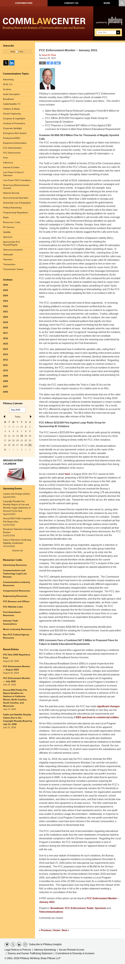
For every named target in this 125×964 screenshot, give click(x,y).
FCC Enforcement (75, 908)
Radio (90, 908)
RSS (21, 52)
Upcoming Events (12, 488)
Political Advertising (12, 207)
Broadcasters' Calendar (13, 462)
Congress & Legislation (14, 118)
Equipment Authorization (15, 143)
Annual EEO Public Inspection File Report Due (17, 520)
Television (7, 259)
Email (12, 52)
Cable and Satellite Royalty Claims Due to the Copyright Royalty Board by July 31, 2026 (17, 719)
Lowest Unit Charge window (16, 494)
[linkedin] (19, 944)
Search (118, 32)
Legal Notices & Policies (18, 949)
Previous (45, 930)
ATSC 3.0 (7, 84)
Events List (17, 550)
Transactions (9, 264)
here (67, 474)
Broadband (57, 908)
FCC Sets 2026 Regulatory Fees (16, 656)
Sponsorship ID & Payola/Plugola (11, 243)
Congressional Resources (16, 590)
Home (56, 930)
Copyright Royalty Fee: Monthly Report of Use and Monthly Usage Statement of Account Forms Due (16, 506)
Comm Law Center (44, 24)
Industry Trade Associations (10, 622)
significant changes (108, 706)
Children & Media (11, 109)
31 (21, 426)
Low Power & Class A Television (13, 174)
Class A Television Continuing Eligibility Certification (17, 541)
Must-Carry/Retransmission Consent (16, 186)
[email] (25, 944)
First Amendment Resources (12, 614)
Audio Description (11, 94)
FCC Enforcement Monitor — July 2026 (16, 680)
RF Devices (8, 227)
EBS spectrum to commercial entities (97, 717)
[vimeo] (7, 944)
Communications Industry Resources (16, 584)
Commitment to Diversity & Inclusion (75, 953)
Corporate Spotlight (12, 128)
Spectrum (100, 908)
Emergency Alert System (15, 133)
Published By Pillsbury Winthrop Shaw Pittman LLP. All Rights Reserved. (109, 23)
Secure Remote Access (71, 949)
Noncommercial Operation (15, 198)
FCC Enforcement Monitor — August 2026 (16, 668)
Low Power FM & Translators (17, 180)
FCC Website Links (13, 607)
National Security (11, 193)
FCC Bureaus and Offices (16, 601)
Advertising (8, 79)
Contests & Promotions (14, 123)
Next (65, 930)
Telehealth (8, 254)
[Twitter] (6, 62)
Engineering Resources (15, 596)
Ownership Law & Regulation (17, 202)
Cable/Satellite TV (11, 104)
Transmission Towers (13, 269)
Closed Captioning (12, 113)
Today (17, 416)
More (107, 3)
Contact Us (71, 3)
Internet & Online (11, 167)
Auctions (7, 89)
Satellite (7, 232)
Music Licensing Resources (17, 629)
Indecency (8, 162)
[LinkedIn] (12, 62)
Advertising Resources (15, 565)
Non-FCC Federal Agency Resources (16, 636)
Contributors (23, 3)
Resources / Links (11, 222)
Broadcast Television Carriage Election (17, 531)
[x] (13, 944)
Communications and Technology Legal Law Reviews (15, 573)
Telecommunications (51, 911)
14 (21, 436)
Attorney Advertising (45, 949)
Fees (5, 157)
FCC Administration (12, 148)
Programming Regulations (15, 212)
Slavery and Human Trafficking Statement (30, 953)
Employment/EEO (11, 138)
